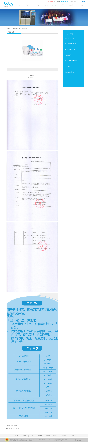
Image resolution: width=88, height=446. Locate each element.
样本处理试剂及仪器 (16, 28)
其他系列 (67, 66)
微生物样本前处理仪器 (70, 43)
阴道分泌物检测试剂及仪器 (72, 60)
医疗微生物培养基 (69, 38)
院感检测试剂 (68, 55)
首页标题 (8, 28)
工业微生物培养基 (69, 72)
